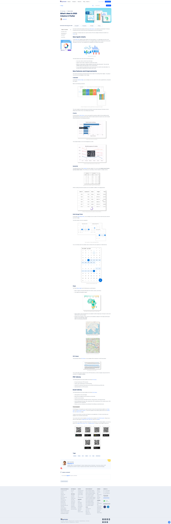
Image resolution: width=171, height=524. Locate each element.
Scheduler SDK (63, 494)
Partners (98, 498)
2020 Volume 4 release (81, 410)
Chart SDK (62, 493)
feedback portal (91, 423)
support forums (80, 423)
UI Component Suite (64, 490)
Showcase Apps (99, 508)
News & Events (99, 494)
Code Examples (80, 506)
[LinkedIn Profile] (107, 519)
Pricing (84, 1)
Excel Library (63, 37)
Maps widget (79, 288)
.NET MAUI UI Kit (88, 508)
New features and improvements (64, 33)
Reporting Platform (63, 509)
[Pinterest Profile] (103, 522)
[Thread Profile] (107, 522)
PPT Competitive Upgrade (89, 505)
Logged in (68, 475)
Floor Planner (73, 502)
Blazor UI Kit (87, 511)
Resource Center (80, 511)
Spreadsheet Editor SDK (64, 505)
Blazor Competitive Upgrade (90, 490)
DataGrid (85, 168)
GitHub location (101, 418)
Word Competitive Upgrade (90, 502)
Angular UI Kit (88, 512)
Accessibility (80, 507)
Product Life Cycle (80, 497)
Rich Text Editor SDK (64, 497)
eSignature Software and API (65, 510)
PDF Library (63, 35)
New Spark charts (64, 31)
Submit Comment (64, 481)
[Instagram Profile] (105, 522)
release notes (78, 411)
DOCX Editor (73, 503)
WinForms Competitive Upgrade (90, 498)
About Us (87, 1)
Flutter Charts (81, 115)
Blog (97, 493)
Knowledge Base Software (64, 513)
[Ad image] (66, 45)
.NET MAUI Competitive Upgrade (90, 497)
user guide (88, 418)
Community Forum (80, 490)
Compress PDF (73, 498)
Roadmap (98, 511)
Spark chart (77, 39)
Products (69, 1)
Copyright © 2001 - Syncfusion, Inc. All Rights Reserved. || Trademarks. (70, 522)
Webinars (79, 510)
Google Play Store (85, 419)
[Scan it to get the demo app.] (79, 431)
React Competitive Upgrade (90, 494)
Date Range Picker (81, 216)
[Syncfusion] (64, 519)
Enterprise (74, 1)
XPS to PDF (72, 499)
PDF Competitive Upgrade (89, 501)
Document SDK (63, 501)
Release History (99, 512)
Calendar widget (80, 79)
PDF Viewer (83, 358)
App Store (90, 419)
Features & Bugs (80, 494)
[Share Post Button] (93, 6)
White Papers (80, 502)
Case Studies (80, 503)
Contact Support (80, 493)
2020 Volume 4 (92, 28)
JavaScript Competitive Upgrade (90, 493)
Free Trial (72, 490)
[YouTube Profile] (109, 519)
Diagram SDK (63, 498)
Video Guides (99, 507)
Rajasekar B (65, 19)
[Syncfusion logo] (63, 1)
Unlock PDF (72, 495)
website (98, 419)
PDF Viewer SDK (63, 502)
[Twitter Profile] (105, 519)
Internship (98, 497)
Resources (79, 1)
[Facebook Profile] (103, 519)
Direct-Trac (85, 423)
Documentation (99, 503)
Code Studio (62, 506)
